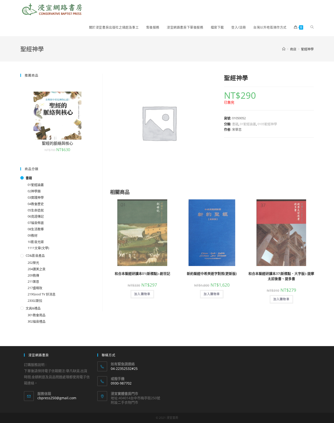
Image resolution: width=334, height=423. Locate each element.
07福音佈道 (36, 222)
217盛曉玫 (35, 288)
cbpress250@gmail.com (56, 398)
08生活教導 (36, 229)
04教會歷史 (36, 204)
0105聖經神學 (267, 124)
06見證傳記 (36, 216)
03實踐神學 (36, 197)
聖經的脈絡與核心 (57, 143)
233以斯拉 (35, 300)
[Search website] (312, 27)
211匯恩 (33, 281)
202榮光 (33, 262)
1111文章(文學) (38, 248)
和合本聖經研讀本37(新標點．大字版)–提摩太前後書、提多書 (281, 276)
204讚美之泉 (36, 269)
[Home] (283, 49)
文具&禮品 (33, 308)
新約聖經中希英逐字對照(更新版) (212, 273)
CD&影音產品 (35, 255)
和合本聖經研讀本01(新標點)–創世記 (142, 273)
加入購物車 (142, 294)
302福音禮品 (36, 321)
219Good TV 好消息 (42, 294)
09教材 (32, 235)
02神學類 (34, 191)
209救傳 (33, 275)
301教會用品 (36, 315)
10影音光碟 (36, 242)
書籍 (235, 124)
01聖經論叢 (248, 124)
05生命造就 (36, 210)
